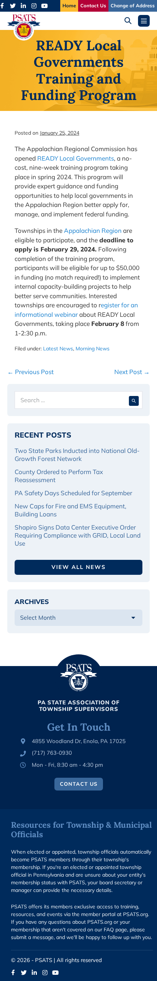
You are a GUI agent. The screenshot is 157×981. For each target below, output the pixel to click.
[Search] (133, 400)
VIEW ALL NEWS (78, 566)
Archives (32, 601)
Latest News (58, 348)
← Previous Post (30, 372)
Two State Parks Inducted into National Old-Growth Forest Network (77, 454)
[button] (131, 21)
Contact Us (93, 5)
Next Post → (132, 372)
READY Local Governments (75, 158)
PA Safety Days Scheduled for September (74, 493)
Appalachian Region (93, 230)
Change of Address (133, 5)
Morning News (93, 348)
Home (69, 5)
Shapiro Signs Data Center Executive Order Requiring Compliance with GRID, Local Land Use (78, 535)
